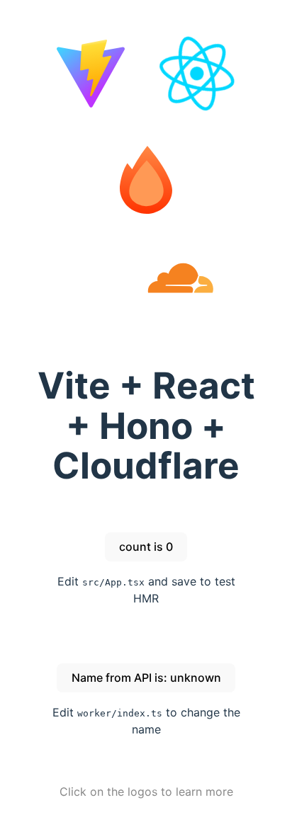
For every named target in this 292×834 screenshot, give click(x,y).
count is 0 (146, 546)
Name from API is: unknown (146, 677)
